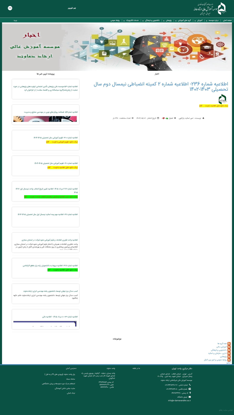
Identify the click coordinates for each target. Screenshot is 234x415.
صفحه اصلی (227, 20)
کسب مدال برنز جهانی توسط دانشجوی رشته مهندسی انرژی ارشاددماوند (50, 291)
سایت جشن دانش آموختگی (65, 388)
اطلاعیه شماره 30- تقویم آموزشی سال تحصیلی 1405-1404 (56, 163)
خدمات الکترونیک (132, 20)
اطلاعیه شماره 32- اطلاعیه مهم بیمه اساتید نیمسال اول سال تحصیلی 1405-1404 (48, 214)
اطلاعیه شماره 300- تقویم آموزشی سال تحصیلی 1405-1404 (56, 137)
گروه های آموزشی (184, 20)
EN (10, 8)
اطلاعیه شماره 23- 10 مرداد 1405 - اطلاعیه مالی (60, 316)
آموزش (199, 20)
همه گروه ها (222, 343)
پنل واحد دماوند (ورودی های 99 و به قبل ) (60, 374)
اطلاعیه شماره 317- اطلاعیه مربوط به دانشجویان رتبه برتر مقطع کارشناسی (50, 265)
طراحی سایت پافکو (226, 410)
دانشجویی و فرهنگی (152, 20)
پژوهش (169, 20)
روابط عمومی (115, 20)
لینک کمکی (71, 393)
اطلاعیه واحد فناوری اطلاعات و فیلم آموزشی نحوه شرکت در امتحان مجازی (50, 240)
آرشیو (229, 363)
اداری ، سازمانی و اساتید (217, 353)
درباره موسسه (213, 20)
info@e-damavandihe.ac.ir (179, 400)
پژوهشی (223, 356)
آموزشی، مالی (221, 347)
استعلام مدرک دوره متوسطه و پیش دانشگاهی (58, 383)
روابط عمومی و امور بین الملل (215, 360)
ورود (15, 20)
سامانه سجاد (70, 379)
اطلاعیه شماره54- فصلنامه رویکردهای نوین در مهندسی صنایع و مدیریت (51, 112)
